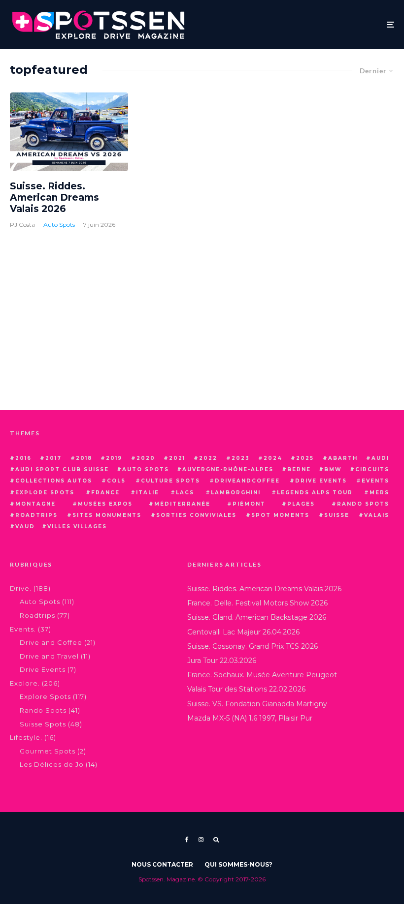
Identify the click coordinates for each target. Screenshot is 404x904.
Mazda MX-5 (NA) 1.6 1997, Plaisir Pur (249, 718)
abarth (343, 458)
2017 (53, 458)
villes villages (77, 526)
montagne (35, 504)
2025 (305, 458)
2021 (177, 458)
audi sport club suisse (62, 469)
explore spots (44, 492)
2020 (145, 458)
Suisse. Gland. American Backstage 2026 (256, 617)
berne (299, 469)
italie (147, 492)
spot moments (280, 515)
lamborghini (236, 492)
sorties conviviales (196, 515)
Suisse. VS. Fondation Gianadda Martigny (257, 703)
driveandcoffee (247, 481)
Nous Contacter (162, 864)
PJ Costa (22, 224)
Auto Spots (59, 224)
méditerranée (182, 504)
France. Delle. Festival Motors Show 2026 (257, 603)
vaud (25, 526)
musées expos (105, 504)
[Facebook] (187, 839)
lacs (185, 492)
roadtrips (36, 515)
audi (380, 458)
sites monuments (106, 515)
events (375, 481)
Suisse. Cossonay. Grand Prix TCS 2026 (252, 646)
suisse (336, 515)
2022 (208, 458)
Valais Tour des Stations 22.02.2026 (246, 689)
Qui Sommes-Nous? (238, 864)
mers (379, 492)
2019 (114, 458)
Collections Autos (53, 481)
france (105, 492)
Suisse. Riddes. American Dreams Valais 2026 (54, 197)
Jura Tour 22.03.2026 (221, 660)
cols (116, 481)
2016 (23, 458)
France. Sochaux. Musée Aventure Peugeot (262, 674)
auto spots (145, 469)
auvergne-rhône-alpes (227, 469)
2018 (84, 458)
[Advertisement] (202, 326)
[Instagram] (201, 839)
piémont (249, 504)
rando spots (363, 504)
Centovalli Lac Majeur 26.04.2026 (243, 632)
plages (301, 504)
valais (376, 515)
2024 (273, 458)
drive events (321, 481)
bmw (333, 469)
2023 (241, 458)
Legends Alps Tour (315, 492)
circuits (372, 469)
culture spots (170, 481)
